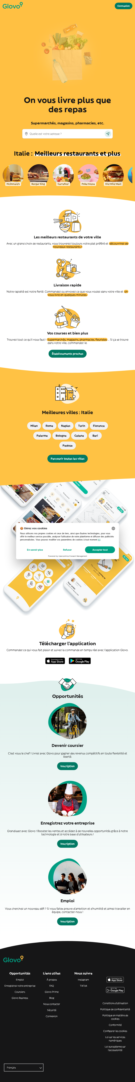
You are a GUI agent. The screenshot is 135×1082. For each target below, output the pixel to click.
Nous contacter (51, 1004)
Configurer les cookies (115, 1031)
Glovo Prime (52, 991)
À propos (52, 979)
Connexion (51, 1016)
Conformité (115, 1024)
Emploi (20, 979)
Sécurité (51, 1010)
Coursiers (20, 991)
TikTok (83, 985)
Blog (51, 997)
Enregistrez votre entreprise (19, 985)
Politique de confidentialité (115, 1009)
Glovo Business (20, 997)
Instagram (83, 979)
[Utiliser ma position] (108, 133)
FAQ (51, 985)
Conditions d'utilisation (115, 1003)
